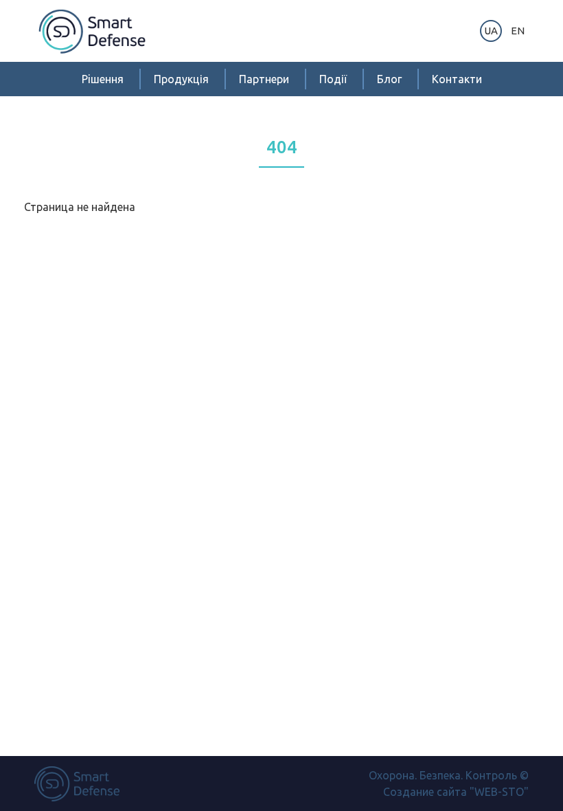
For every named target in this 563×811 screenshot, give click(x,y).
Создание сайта (425, 792)
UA (491, 30)
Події (333, 79)
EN (518, 30)
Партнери (264, 79)
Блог (389, 79)
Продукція (181, 79)
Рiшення (103, 79)
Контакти (457, 79)
